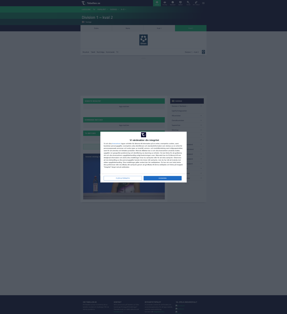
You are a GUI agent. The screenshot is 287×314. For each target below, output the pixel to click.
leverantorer (116, 143)
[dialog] (143, 157)
